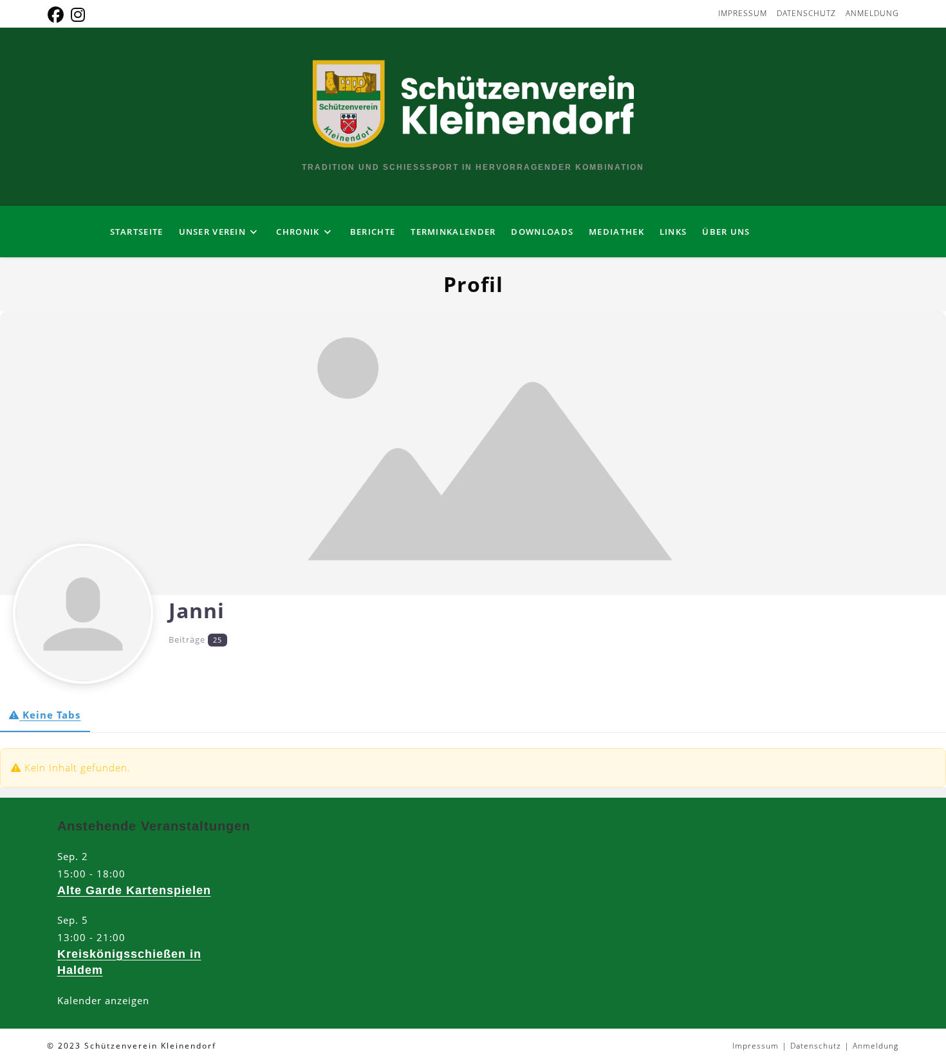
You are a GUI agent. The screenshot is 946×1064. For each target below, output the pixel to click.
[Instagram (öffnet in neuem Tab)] (78, 15)
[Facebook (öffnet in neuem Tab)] (58, 15)
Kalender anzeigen (103, 1000)
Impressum (742, 13)
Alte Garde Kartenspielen (134, 890)
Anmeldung (872, 13)
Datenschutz (806, 13)
